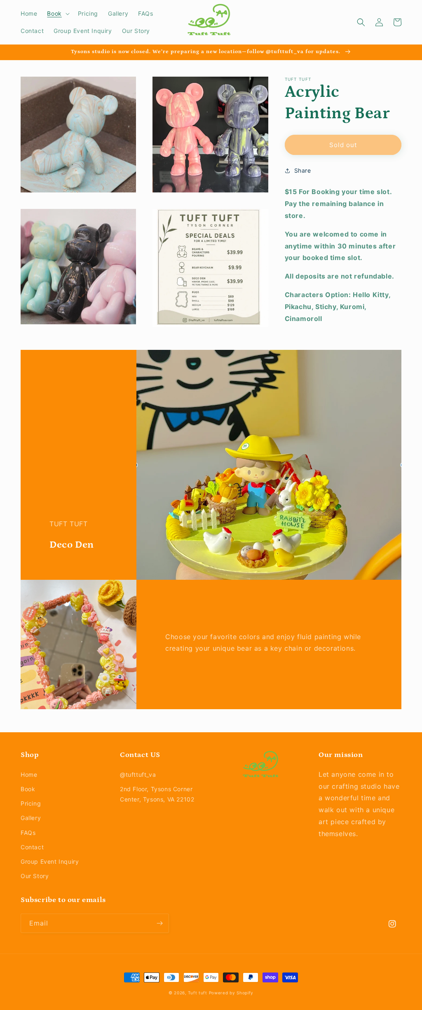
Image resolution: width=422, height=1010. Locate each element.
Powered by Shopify (231, 992)
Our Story (35, 875)
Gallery (31, 817)
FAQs (28, 832)
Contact (32, 847)
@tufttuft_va (138, 774)
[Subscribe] (159, 923)
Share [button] (302, 170)
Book (28, 788)
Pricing (31, 803)
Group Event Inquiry (50, 861)
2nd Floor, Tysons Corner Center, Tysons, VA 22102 (157, 794)
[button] (57, 13)
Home (29, 774)
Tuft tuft (197, 992)
